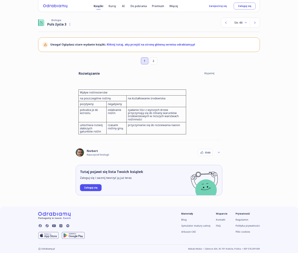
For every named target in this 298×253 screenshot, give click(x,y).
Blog (184, 219)
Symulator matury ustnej (195, 225)
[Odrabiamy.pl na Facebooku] (40, 226)
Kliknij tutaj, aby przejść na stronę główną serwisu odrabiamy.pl (151, 44)
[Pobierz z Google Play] (73, 235)
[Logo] (55, 6)
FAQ (218, 225)
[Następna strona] (255, 22)
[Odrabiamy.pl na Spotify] (68, 226)
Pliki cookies (243, 231)
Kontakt (220, 219)
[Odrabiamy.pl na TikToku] (47, 226)
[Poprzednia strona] (226, 22)
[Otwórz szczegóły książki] (70, 24)
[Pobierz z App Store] (48, 235)
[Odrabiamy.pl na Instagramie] (61, 226)
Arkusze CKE (188, 231)
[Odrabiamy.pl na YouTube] (54, 226)
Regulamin (242, 219)
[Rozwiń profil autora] (218, 152)
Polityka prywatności (248, 225)
